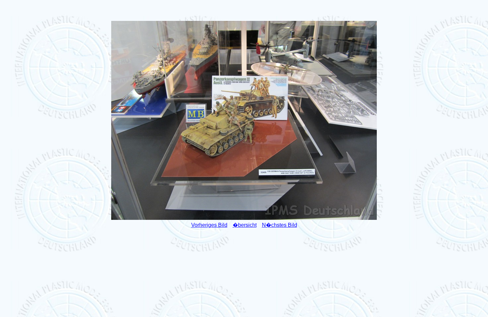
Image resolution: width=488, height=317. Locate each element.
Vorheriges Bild (209, 225)
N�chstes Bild (279, 225)
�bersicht (245, 225)
